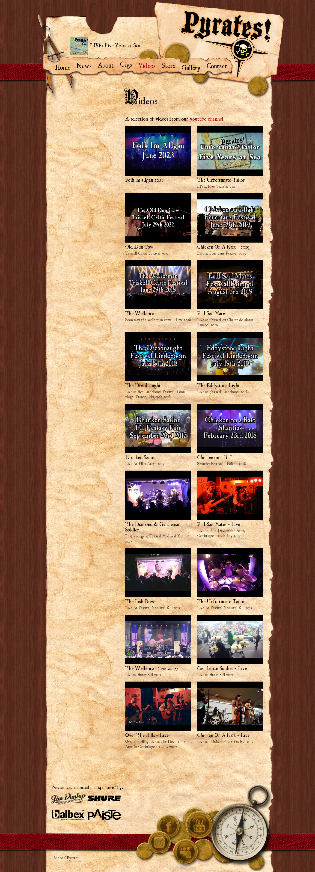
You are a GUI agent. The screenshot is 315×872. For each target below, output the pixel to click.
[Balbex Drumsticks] (68, 814)
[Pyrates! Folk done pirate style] (224, 44)
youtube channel (206, 118)
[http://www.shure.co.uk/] (104, 798)
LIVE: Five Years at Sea (114, 45)
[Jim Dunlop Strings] (68, 798)
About (108, 64)
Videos (149, 65)
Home (64, 66)
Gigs (128, 63)
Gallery (193, 67)
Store (170, 65)
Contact (219, 65)
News (86, 65)
